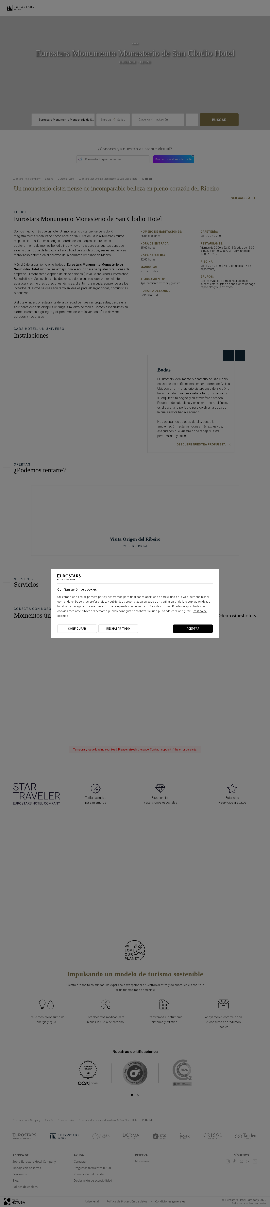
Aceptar (193, 628)
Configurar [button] (77, 628)
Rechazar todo (118, 628)
